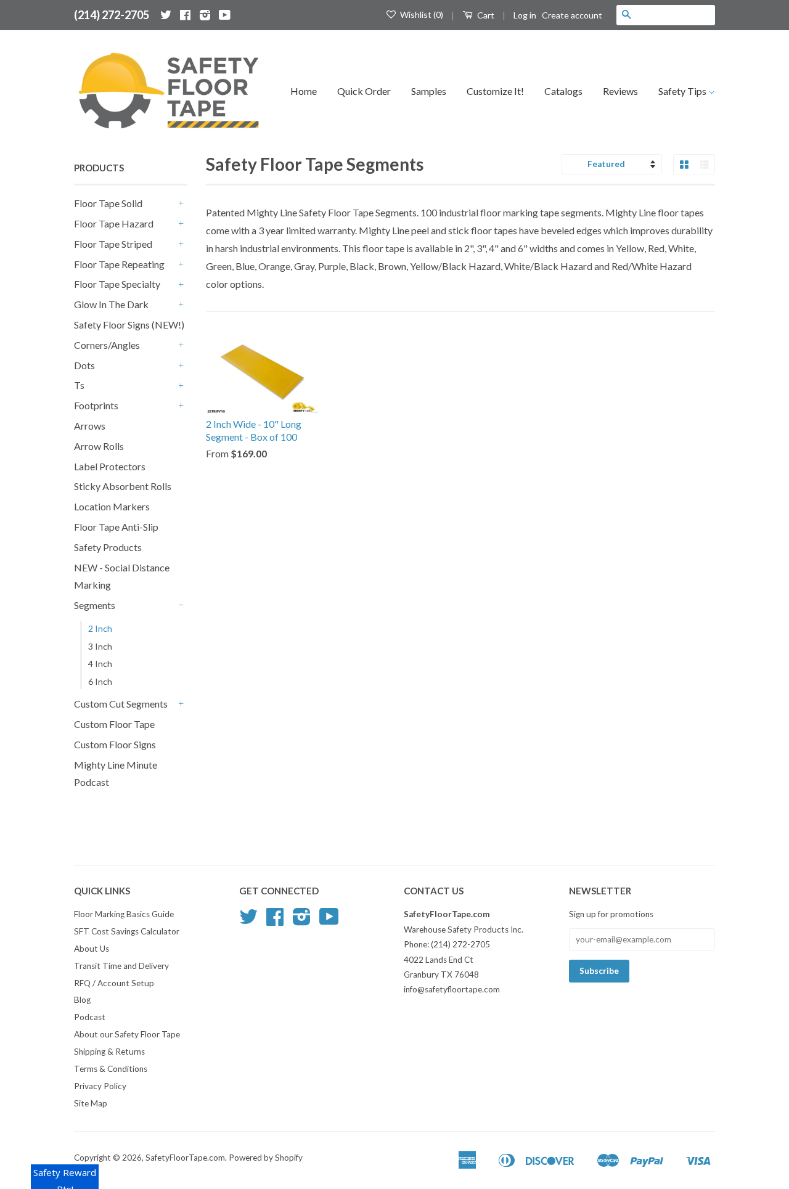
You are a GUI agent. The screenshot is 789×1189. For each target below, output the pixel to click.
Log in (524, 15)
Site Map (90, 1103)
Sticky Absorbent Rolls (122, 486)
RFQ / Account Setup (114, 983)
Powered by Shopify (266, 1157)
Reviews (620, 91)
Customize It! (495, 91)
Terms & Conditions (110, 1069)
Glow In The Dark (111, 304)
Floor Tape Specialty (117, 284)
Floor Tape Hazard (113, 223)
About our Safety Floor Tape (127, 1034)
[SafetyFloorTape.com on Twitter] (165, 15)
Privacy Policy (100, 1086)
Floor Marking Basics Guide (124, 914)
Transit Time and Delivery (121, 966)
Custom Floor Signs (115, 744)
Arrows (89, 425)
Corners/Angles (107, 345)
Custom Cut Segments (121, 703)
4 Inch (100, 663)
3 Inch (100, 646)
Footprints (96, 405)
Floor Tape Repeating (119, 264)
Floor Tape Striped (113, 244)
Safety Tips (683, 91)
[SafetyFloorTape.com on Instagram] (205, 15)
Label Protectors (109, 466)
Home (303, 91)
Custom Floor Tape (114, 724)
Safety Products (108, 547)
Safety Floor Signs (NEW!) (129, 324)
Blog (82, 1000)
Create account (572, 15)
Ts (79, 385)
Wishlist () (420, 14)
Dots (84, 365)
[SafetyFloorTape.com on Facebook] (185, 15)
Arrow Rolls (99, 446)
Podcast (89, 1017)
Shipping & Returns (109, 1051)
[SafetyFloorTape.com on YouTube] (225, 15)
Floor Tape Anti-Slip (116, 527)
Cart (484, 15)
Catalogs (563, 91)
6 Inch (100, 681)
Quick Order (364, 91)
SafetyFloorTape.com (185, 1157)
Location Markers (112, 506)
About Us (91, 949)
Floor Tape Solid (108, 203)
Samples (428, 91)
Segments (94, 605)
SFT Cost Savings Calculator (126, 931)
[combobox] (675, 15)
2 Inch (100, 628)
